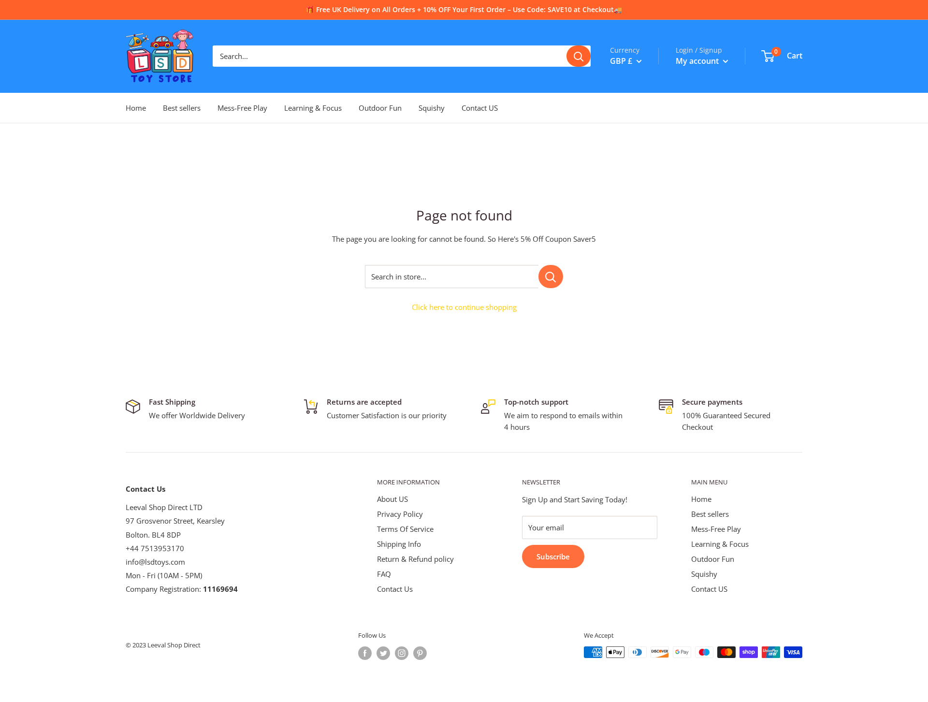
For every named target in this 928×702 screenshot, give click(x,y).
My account (698, 61)
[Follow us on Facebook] (365, 653)
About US (392, 499)
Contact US (480, 108)
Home (136, 108)
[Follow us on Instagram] (401, 653)
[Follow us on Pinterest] (420, 653)
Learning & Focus (313, 108)
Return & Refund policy (415, 559)
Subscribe (553, 556)
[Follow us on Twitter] (383, 653)
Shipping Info (399, 544)
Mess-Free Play (242, 108)
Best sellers (182, 108)
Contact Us (395, 589)
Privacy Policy (400, 514)
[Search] (578, 56)
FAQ (384, 574)
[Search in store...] (550, 276)
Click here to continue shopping (464, 307)
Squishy (432, 108)
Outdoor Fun (380, 108)
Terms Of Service (405, 529)
